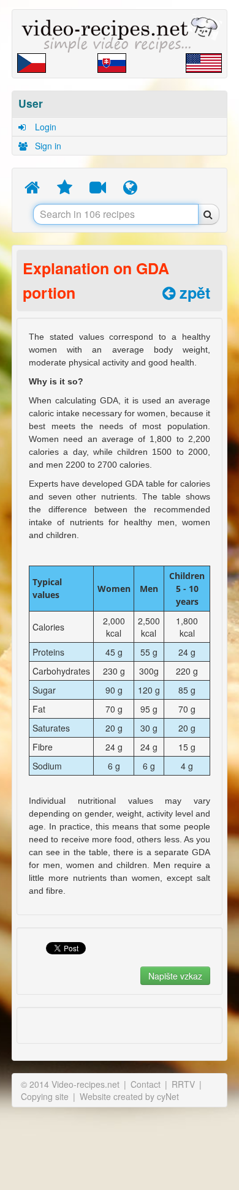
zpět (192, 293)
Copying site (45, 1096)
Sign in (46, 146)
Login (44, 127)
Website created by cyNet (129, 1096)
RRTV (183, 1084)
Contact (146, 1084)
